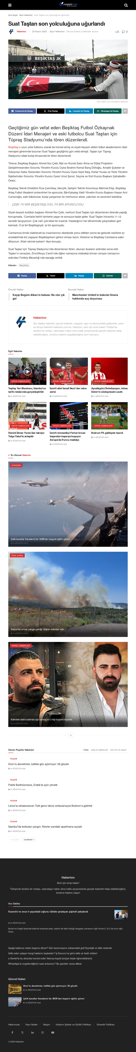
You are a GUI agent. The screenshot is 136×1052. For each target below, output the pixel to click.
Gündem (16, 465)
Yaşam (13, 758)
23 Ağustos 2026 (18, 396)
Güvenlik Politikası (106, 1024)
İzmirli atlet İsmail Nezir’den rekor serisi (68, 390)
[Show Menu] (9, 5)
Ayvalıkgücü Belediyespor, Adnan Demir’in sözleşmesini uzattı (110, 390)
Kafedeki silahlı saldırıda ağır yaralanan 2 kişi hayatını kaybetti (41, 719)
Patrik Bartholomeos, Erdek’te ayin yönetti (32, 785)
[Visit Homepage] (68, 5)
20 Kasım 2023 (39, 31)
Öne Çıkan (17, 555)
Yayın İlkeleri (31, 1024)
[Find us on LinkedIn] (32, 1032)
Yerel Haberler (21, 645)
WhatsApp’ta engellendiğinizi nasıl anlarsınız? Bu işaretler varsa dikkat (45, 963)
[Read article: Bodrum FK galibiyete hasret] (110, 415)
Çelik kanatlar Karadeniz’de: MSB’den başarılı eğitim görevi (40, 539)
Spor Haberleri (26, 15)
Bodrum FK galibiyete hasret (107, 433)
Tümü (86, 749)
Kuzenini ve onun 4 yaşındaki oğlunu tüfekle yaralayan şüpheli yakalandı (48, 911)
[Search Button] (126, 5)
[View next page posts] (70, 735)
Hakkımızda (14, 1024)
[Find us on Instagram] (43, 1032)
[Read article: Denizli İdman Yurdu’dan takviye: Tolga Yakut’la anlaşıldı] (27, 415)
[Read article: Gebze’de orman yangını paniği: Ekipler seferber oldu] (68, 594)
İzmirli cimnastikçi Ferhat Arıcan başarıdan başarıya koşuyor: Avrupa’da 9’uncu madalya (67, 436)
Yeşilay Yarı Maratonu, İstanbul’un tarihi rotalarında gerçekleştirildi (27, 390)
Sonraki (28, 839)
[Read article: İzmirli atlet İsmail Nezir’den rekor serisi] (69, 371)
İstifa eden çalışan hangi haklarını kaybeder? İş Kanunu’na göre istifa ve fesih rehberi (52, 953)
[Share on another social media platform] (125, 111)
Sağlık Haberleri (99, 749)
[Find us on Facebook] (12, 1032)
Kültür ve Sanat (118, 749)
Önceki (15, 839)
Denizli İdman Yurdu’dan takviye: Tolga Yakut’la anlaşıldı (26, 434)
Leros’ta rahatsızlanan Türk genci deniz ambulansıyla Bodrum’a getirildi (50, 806)
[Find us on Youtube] (53, 1032)
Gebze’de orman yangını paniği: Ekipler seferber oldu (37, 629)
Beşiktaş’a (14, 147)
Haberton (21, 31)
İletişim (46, 1024)
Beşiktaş (24, 265)
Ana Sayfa (13, 15)
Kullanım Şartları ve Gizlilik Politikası (73, 1024)
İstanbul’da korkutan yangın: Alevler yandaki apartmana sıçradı (45, 826)
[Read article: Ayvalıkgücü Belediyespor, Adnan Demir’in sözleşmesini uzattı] (110, 371)
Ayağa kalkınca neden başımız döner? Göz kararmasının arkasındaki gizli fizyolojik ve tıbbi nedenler (60, 948)
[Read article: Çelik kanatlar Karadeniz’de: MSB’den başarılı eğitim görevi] (68, 504)
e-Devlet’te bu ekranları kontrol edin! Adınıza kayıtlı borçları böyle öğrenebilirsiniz (50, 958)
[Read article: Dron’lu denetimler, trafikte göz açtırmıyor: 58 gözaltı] (15, 989)
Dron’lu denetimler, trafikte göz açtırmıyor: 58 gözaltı (38, 764)
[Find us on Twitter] (22, 1032)
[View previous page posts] (65, 735)
